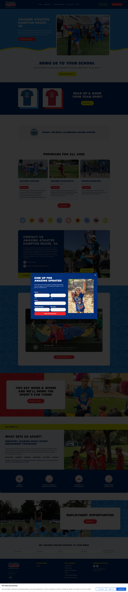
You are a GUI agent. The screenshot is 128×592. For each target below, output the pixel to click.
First (35, 298)
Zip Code (55, 306)
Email (38, 300)
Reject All (111, 589)
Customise (101, 589)
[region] (64, 587)
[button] (95, 275)
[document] (64, 296)
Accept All (121, 589)
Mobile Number (41, 306)
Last (51, 298)
